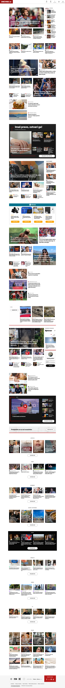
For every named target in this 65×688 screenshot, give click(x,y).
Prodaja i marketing (18, 683)
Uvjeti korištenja (25, 683)
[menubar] (59, 2)
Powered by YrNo (53, 336)
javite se (50, 365)
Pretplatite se (50, 429)
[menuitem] (59, 1)
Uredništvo (12, 683)
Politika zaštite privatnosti (33, 683)
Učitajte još (32, 455)
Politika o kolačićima (41, 683)
